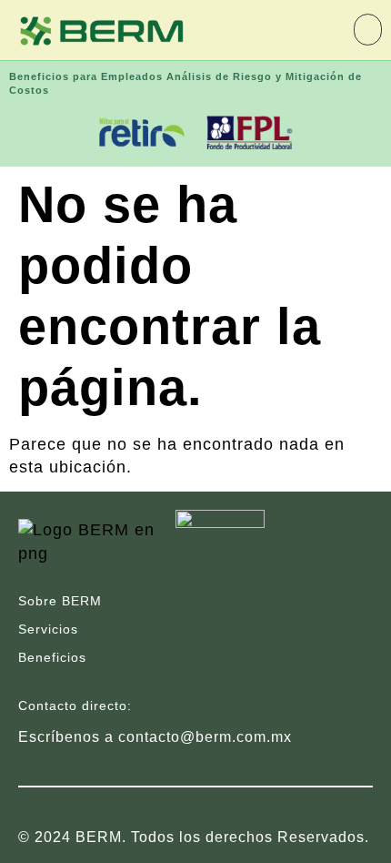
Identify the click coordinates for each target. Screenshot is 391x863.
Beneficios (52, 657)
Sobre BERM (60, 601)
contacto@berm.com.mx (205, 737)
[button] (368, 30)
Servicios (48, 629)
